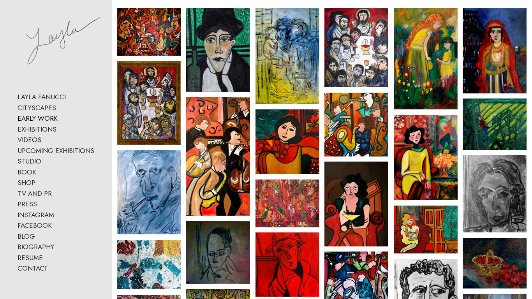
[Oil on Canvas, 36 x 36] (287, 264)
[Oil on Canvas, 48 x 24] (218, 156)
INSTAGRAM (36, 215)
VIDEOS (29, 139)
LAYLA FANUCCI (42, 97)
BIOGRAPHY (36, 247)
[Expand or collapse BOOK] (41, 172)
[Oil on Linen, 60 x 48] (149, 103)
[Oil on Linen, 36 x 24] (287, 56)
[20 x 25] (287, 203)
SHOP (26, 182)
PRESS (27, 204)
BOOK (27, 172)
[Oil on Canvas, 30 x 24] (218, 50)
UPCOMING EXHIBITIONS (56, 150)
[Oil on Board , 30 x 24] (495, 193)
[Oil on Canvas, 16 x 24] (495, 263)
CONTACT (33, 268)
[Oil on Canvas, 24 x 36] (426, 230)
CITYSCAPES (37, 108)
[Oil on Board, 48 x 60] (149, 264)
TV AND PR (35, 193)
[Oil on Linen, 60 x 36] (426, 58)
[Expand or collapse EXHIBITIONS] (61, 130)
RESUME (30, 257)
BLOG (26, 236)
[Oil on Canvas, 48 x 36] (356, 204)
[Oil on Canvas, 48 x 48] (287, 141)
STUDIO (29, 161)
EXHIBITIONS (37, 129)
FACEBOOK (35, 225)
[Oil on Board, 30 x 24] (149, 192)
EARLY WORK (38, 118)
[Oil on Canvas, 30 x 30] (218, 252)
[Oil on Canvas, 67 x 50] (149, 32)
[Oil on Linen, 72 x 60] (356, 47)
